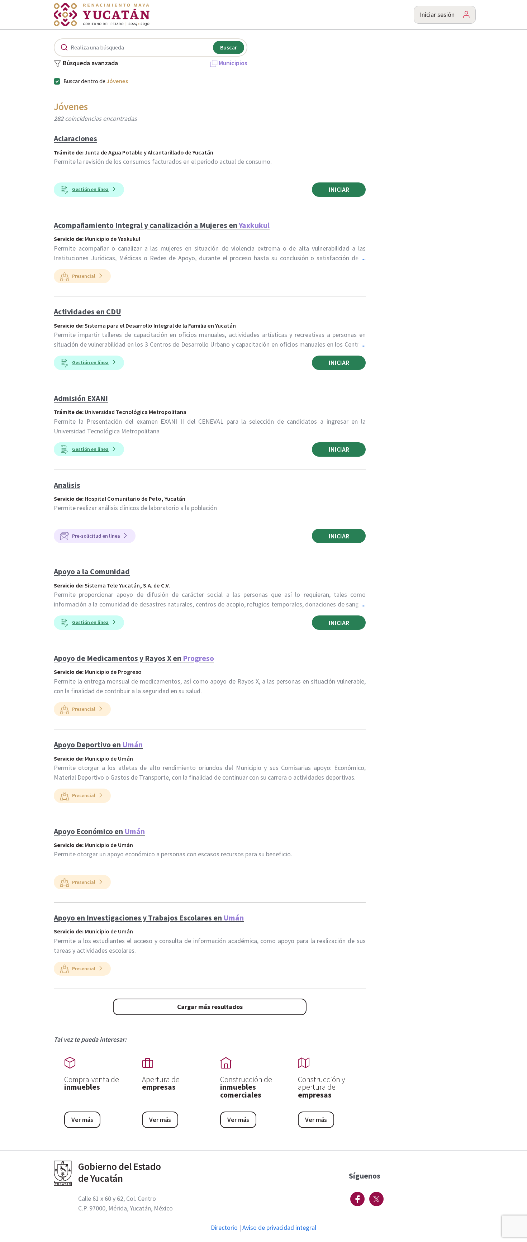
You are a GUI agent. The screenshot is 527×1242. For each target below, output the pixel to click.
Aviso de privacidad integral (279, 1227)
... (363, 258)
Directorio (224, 1227)
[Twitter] (376, 1199)
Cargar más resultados (210, 1007)
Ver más (82, 1119)
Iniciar (339, 189)
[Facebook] (357, 1199)
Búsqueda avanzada (90, 63)
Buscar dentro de (95, 81)
